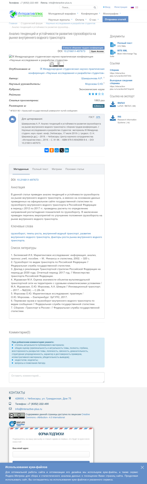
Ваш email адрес (21, 448)
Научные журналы (59, 19)
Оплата (79, 19)
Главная (13, 23)
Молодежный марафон (62, 13)
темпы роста (34, 233)
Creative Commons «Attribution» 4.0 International (58, 416)
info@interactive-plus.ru (28, 409)
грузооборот (18, 233)
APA (98, 116)
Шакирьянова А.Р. (92, 78)
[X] (62, 150)
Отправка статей (115, 19)
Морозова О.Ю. (94, 83)
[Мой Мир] (56, 150)
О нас (92, 19)
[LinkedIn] (67, 150)
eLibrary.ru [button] (98, 105)
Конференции (89, 13)
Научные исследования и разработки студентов (70, 23)
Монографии (110, 13)
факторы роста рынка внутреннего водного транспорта (56, 238)
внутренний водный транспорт (61, 233)
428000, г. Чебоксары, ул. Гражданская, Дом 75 (43, 398)
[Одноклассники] (51, 150)
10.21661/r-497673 (74, 51)
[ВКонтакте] (46, 150)
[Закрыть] (142, 467)
